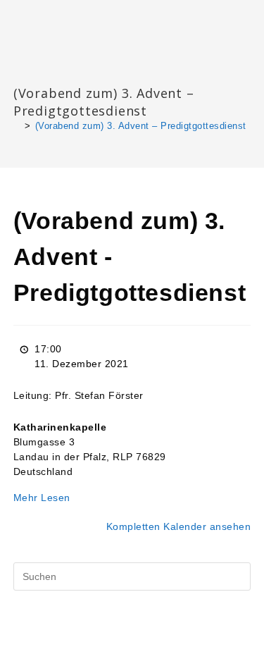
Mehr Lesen (41, 497)
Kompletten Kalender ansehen (178, 526)
